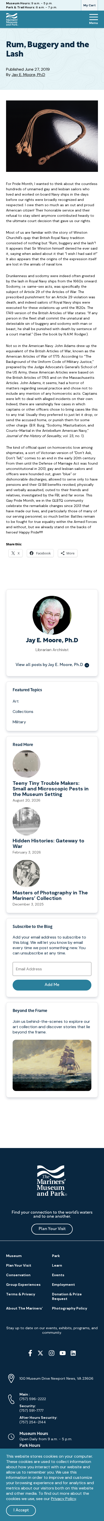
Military (19, 722)
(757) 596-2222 (32, 1396)
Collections (23, 711)
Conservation (18, 1275)
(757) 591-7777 (31, 1408)
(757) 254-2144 (38, 1419)
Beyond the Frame (30, 1011)
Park (56, 1255)
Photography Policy (69, 1308)
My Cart (89, 5)
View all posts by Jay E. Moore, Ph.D (49, 665)
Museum (14, 1255)
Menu (93, 23)
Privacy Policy (63, 1498)
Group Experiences (23, 1284)
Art (16, 701)
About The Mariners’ (24, 1308)
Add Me (52, 985)
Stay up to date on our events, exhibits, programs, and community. (52, 1330)
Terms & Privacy (20, 1294)
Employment (63, 1284)
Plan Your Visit (52, 1229)
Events (58, 1275)
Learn (57, 1265)
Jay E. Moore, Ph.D (28, 74)
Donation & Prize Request (67, 1296)
